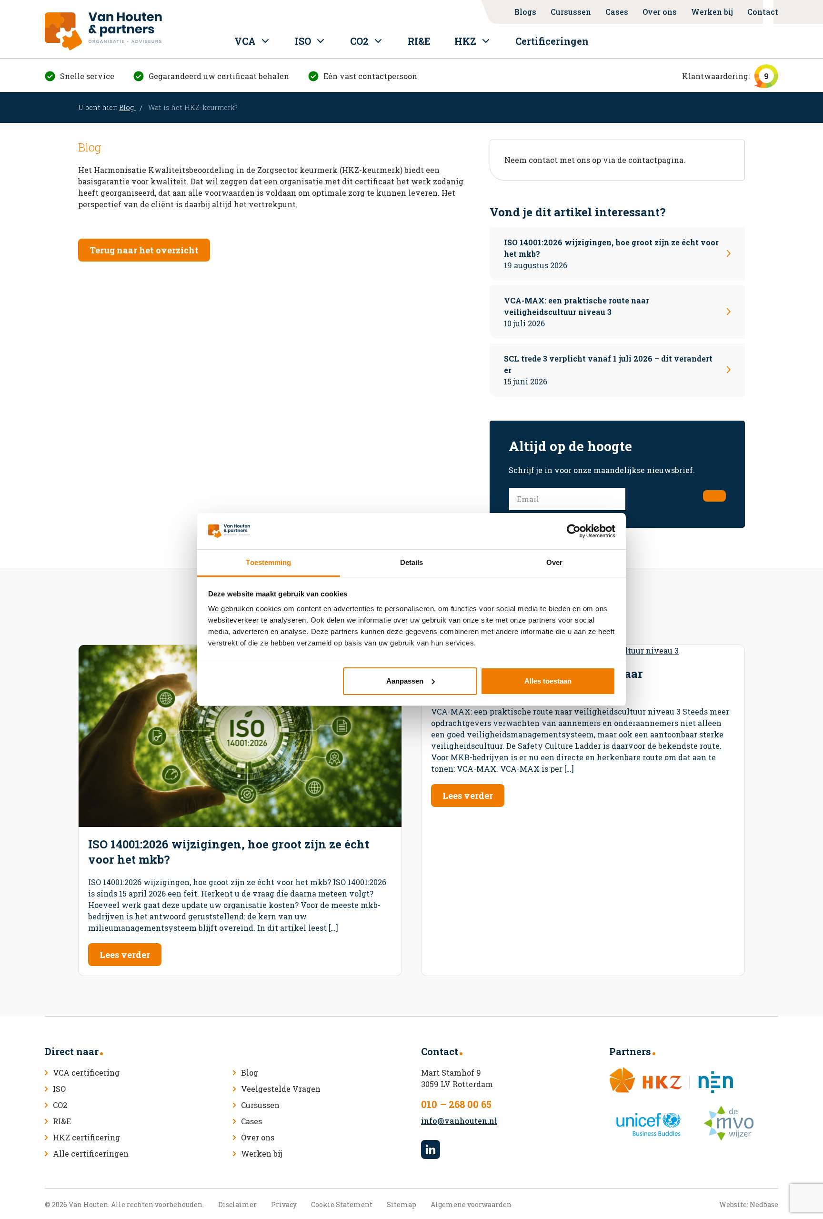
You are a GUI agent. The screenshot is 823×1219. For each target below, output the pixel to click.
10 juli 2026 (576, 311)
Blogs (525, 12)
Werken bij (712, 12)
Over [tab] (554, 562)
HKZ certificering (86, 1137)
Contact (762, 12)
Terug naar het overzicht (144, 250)
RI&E (419, 41)
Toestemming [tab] (268, 562)
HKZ (465, 41)
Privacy (284, 1204)
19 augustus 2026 (611, 253)
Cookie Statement (341, 1204)
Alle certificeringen (91, 1153)
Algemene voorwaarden (471, 1204)
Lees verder (125, 954)
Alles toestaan (548, 681)
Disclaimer (237, 1204)
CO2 (359, 41)
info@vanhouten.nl (459, 1121)
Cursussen (571, 12)
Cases (616, 12)
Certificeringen (552, 41)
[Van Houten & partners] (103, 31)
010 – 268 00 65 (456, 1104)
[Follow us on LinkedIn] (430, 1149)
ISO (303, 41)
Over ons (659, 12)
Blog (127, 107)
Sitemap (401, 1204)
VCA (245, 41)
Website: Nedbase (748, 1204)
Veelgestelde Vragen (281, 1089)
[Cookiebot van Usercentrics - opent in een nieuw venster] (573, 531)
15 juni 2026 (608, 369)
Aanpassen (404, 681)
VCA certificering (86, 1073)
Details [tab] (411, 562)
